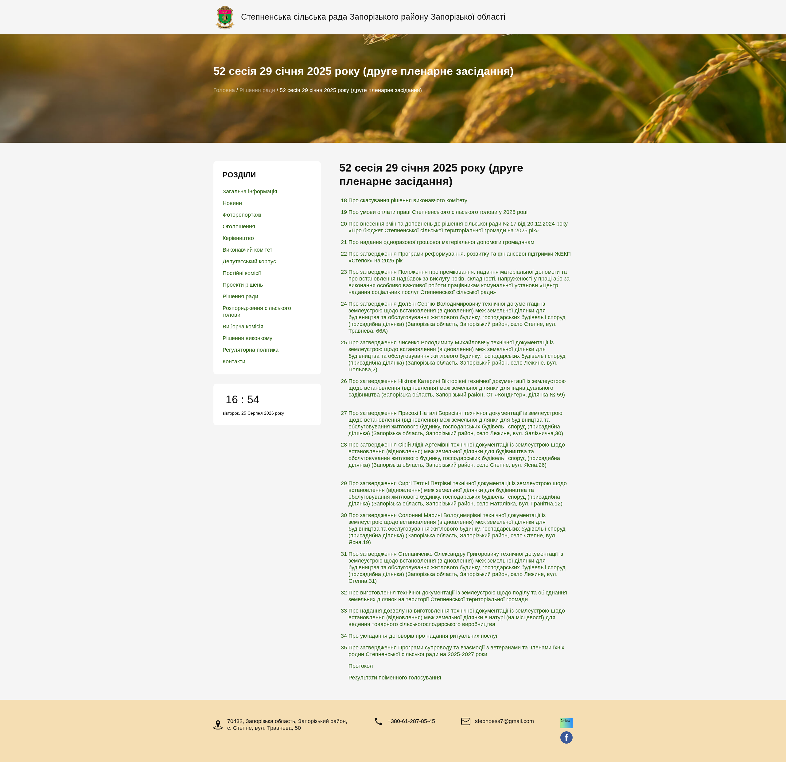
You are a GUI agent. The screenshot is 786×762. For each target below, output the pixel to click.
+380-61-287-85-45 (411, 721)
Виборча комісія (243, 326)
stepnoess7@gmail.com (504, 721)
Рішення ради (240, 296)
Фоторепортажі (242, 215)
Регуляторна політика (250, 350)
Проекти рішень (243, 285)
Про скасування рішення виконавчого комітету (407, 200)
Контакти (234, 361)
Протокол (360, 666)
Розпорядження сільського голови (257, 311)
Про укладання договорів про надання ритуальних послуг (423, 636)
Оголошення (239, 226)
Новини (232, 203)
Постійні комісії (242, 273)
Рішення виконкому (247, 338)
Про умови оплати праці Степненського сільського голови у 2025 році (437, 212)
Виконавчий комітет (247, 250)
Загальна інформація (250, 191)
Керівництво (238, 238)
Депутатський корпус (249, 261)
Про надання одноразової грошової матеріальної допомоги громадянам (441, 242)
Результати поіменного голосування (394, 678)
